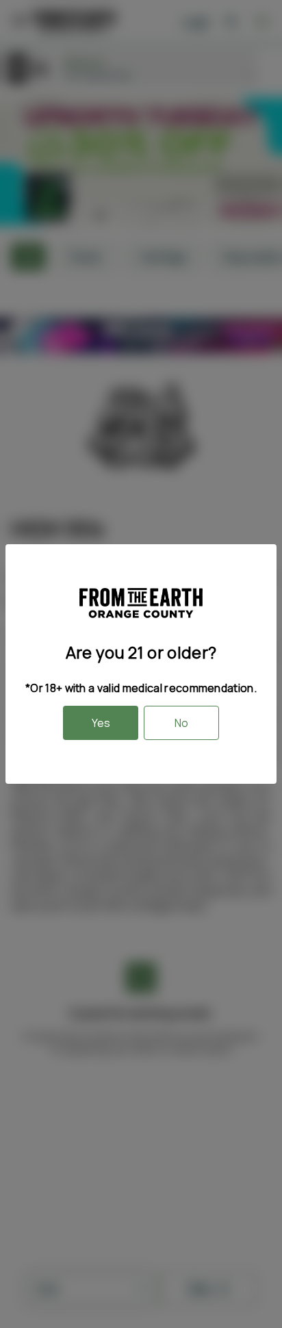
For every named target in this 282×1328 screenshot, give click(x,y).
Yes (101, 722)
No (181, 722)
